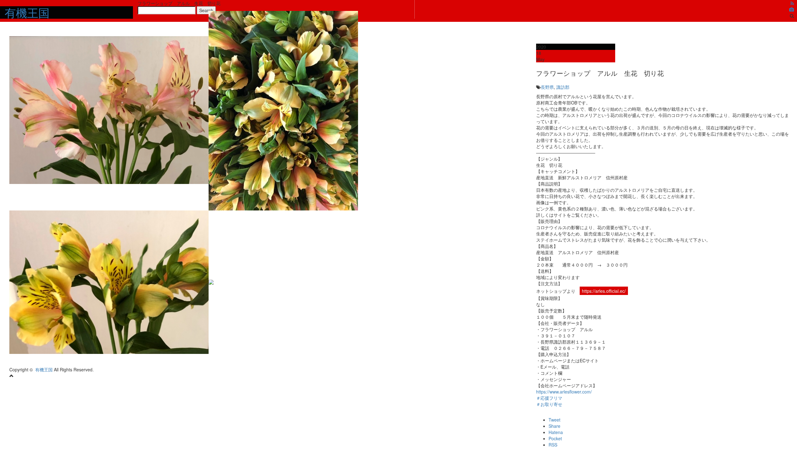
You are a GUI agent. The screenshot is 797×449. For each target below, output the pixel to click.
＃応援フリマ (549, 398)
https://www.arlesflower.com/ (564, 392)
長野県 (547, 87)
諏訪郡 (562, 87)
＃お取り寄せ (549, 404)
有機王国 (44, 369)
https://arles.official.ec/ (604, 291)
